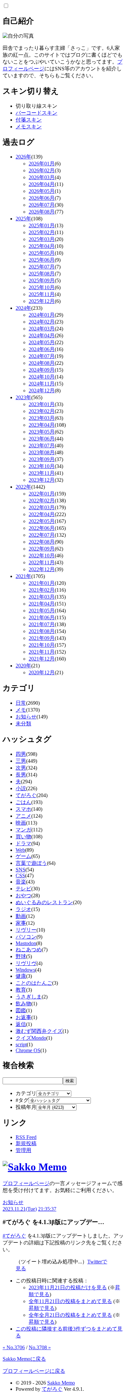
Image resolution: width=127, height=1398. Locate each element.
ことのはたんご (34, 983)
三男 (21, 761)
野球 (21, 956)
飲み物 (23, 1003)
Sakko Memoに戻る (24, 1359)
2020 (23, 665)
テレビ (23, 888)
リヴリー (26, 930)
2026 (23, 156)
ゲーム (23, 856)
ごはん (23, 802)
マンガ (23, 829)
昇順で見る (42, 1308)
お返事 (23, 1017)
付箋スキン (29, 119)
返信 (21, 1024)
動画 (21, 916)
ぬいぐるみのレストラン (44, 902)
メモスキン (29, 126)
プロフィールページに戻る (34, 1371)
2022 (23, 487)
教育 (21, 990)
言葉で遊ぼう (31, 863)
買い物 (23, 836)
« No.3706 (14, 1347)
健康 (21, 976)
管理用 (23, 1150)
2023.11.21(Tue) (20, 1209)
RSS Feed (26, 1137)
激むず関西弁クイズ (39, 1031)
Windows (25, 970)
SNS (20, 869)
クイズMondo (31, 1038)
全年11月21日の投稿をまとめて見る (70, 1301)
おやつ (23, 895)
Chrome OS (28, 1050)
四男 (21, 754)
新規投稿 (26, 1143)
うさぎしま (29, 996)
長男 (21, 774)
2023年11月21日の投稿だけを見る (68, 1287)
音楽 (21, 882)
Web (20, 850)
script (21, 1044)
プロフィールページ (26, 1183)
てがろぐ (26, 795)
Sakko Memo (61, 1383)
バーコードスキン (36, 113)
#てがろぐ (14, 1236)
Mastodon (26, 943)
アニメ (23, 816)
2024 (23, 308)
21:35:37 (47, 1209)
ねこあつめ (29, 949)
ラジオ (23, 909)
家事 (21, 923)
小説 (21, 788)
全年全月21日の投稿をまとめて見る (70, 1315)
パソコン (26, 937)
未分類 (23, 723)
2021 (23, 576)
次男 (21, 768)
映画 (21, 823)
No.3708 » (40, 1347)
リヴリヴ (26, 963)
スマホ (23, 809)
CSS (20, 875)
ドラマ (23, 843)
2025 (23, 218)
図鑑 (21, 1010)
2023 (23, 397)
